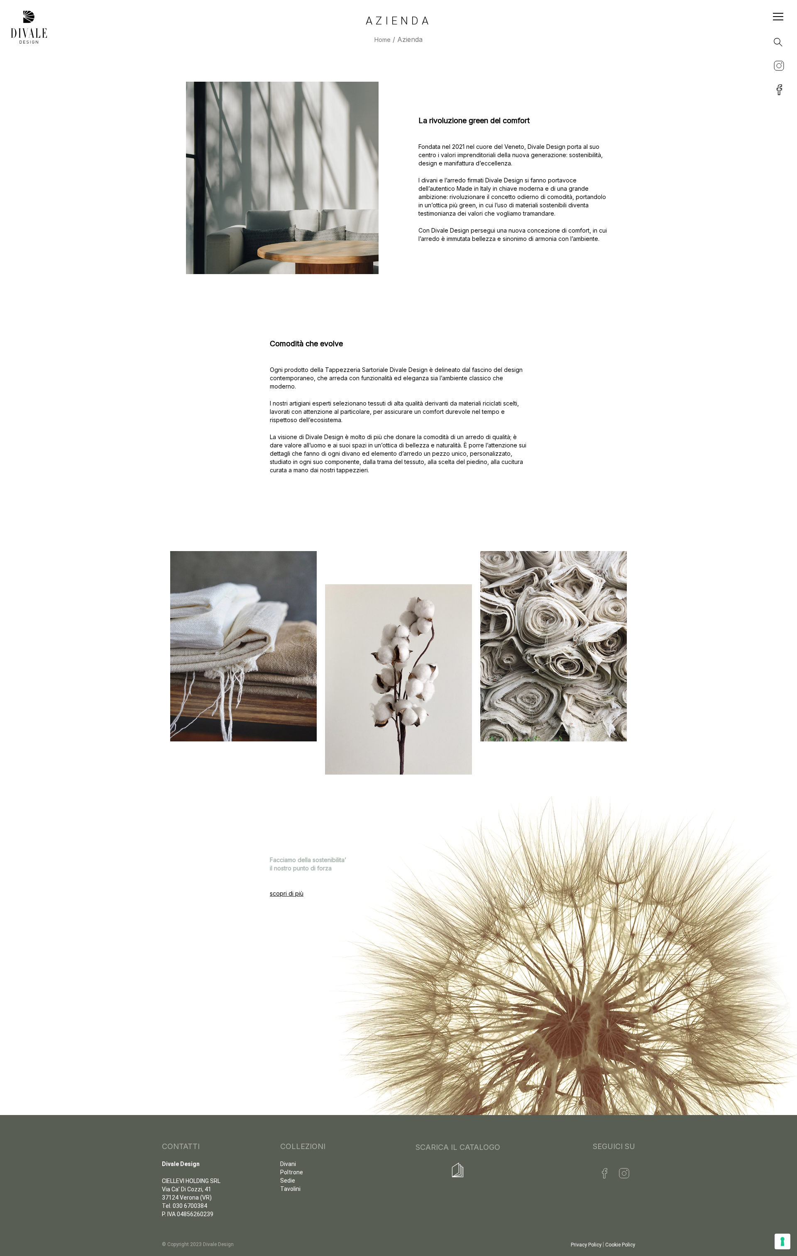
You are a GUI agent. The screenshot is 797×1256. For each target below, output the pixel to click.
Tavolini (290, 1189)
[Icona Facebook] (604, 1173)
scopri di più (286, 893)
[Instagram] (624, 1173)
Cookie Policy (620, 1245)
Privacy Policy (586, 1245)
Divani (288, 1164)
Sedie (287, 1180)
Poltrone (291, 1172)
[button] (775, 39)
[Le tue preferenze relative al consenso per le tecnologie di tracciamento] (782, 1241)
